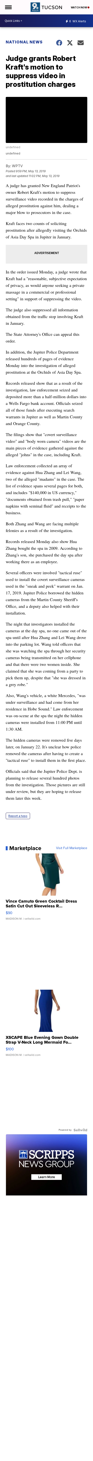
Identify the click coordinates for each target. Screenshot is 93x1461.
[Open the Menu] (8, 7)
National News (24, 42)
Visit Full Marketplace (71, 848)
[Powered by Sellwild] (80, 1130)
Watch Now (79, 7)
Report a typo (17, 816)
